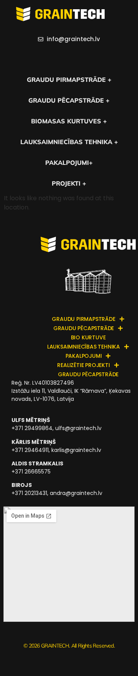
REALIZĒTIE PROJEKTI (83, 365)
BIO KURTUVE (88, 337)
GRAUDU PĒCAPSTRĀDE (83, 328)
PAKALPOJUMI (84, 356)
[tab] (69, 56)
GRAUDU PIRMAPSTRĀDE (83, 319)
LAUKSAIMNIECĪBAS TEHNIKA (83, 346)
